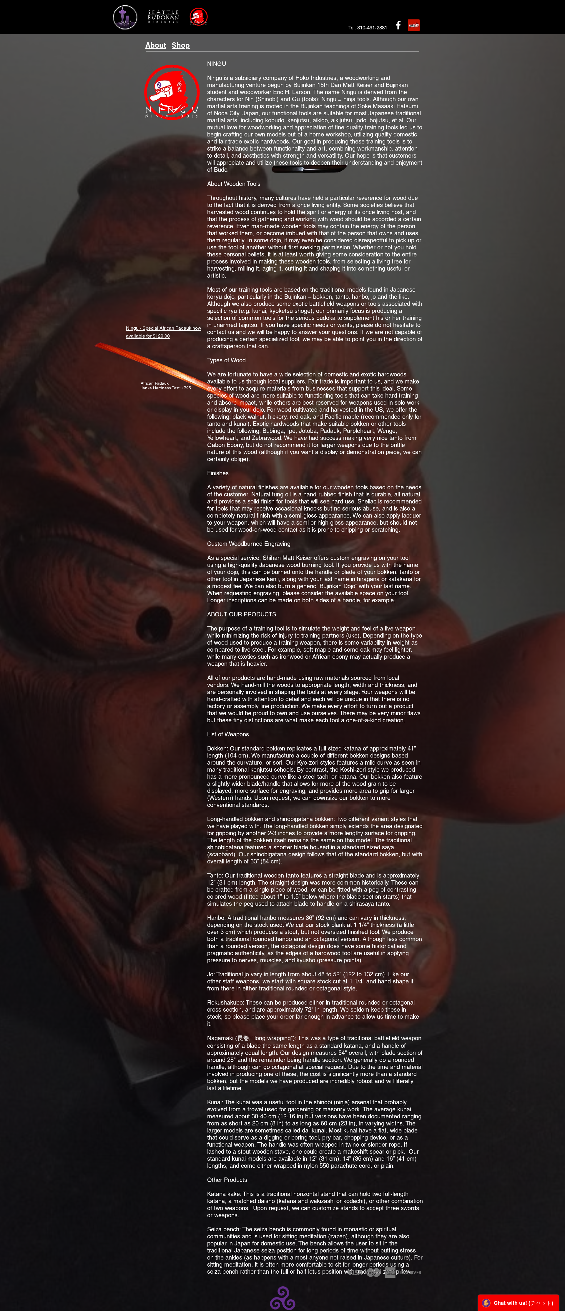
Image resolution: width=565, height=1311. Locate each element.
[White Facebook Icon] (398, 25)
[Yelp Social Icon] (414, 25)
